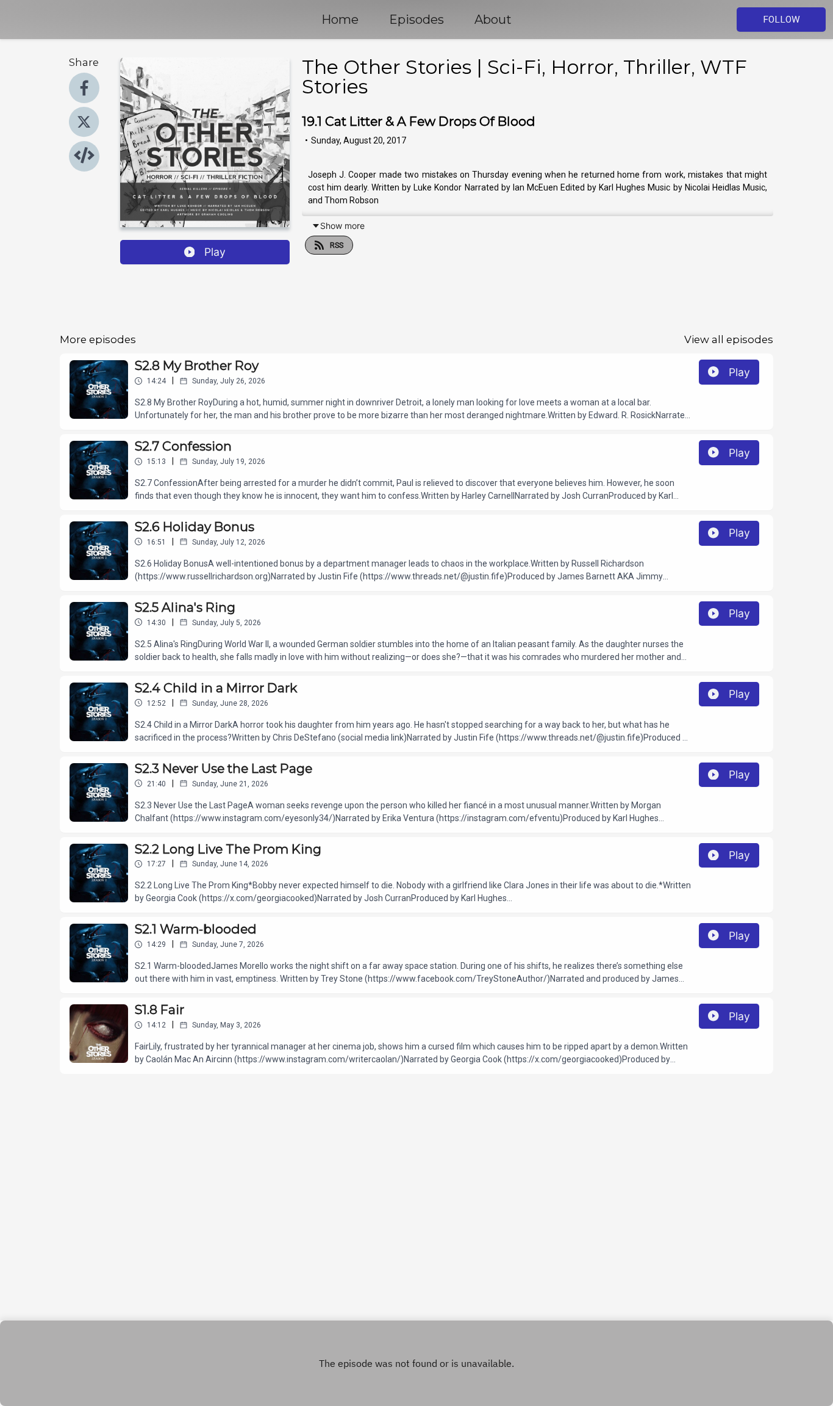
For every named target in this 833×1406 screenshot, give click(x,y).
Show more (342, 225)
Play (215, 251)
